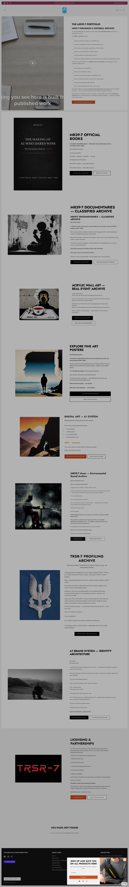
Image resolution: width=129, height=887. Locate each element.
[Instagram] (83, 881)
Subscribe (83, 877)
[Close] (124, 859)
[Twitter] (86, 881)
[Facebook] (79, 881)
